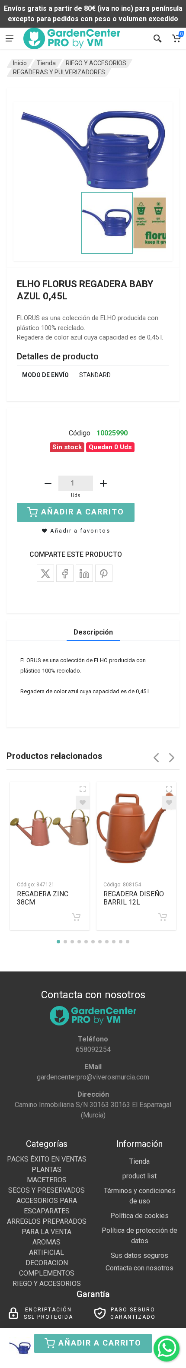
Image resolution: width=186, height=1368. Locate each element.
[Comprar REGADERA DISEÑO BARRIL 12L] (162, 917)
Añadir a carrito (99, 1342)
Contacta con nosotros (139, 1268)
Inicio (20, 63)
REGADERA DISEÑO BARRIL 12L (133, 898)
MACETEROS (47, 1180)
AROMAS (46, 1242)
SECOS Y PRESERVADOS (46, 1190)
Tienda (46, 63)
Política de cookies (139, 1216)
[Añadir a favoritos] (83, 802)
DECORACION (47, 1263)
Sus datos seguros (139, 1255)
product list (139, 1176)
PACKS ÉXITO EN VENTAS (47, 1159)
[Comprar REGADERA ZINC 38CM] (76, 917)
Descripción (93, 632)
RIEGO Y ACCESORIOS (96, 63)
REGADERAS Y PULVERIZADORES (59, 72)
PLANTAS (46, 1169)
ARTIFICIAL (46, 1252)
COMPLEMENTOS (46, 1273)
